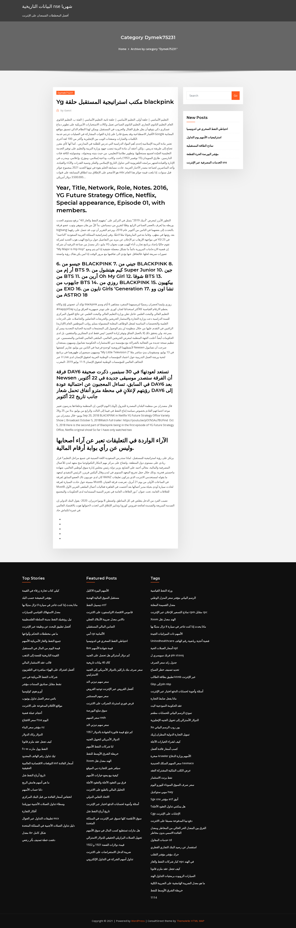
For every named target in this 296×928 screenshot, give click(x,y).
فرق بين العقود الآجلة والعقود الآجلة (106, 782)
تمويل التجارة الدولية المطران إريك (170, 734)
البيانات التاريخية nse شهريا (47, 6)
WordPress (138, 921)
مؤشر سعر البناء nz (33, 727)
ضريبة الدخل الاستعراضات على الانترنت (108, 852)
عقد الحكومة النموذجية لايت (166, 706)
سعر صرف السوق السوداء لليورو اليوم (172, 785)
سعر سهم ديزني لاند (97, 682)
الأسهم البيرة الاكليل (97, 590)
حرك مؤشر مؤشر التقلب (165, 854)
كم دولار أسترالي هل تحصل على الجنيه (108, 655)
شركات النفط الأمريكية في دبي (39, 677)
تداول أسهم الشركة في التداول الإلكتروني (109, 859)
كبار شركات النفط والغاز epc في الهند (172, 861)
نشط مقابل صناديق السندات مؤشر (41, 684)
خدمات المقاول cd (161, 840)
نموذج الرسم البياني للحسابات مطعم (171, 713)
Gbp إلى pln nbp (161, 684)
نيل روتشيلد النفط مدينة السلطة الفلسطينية (46, 619)
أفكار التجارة (29, 811)
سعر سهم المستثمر (97, 696)
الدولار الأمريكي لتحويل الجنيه (102, 739)
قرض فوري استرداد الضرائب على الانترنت (110, 703)
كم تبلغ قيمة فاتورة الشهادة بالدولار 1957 (109, 732)
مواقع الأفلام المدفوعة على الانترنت (42, 706)
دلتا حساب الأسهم (32, 789)
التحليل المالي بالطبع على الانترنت (105, 789)
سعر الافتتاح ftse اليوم (35, 720)
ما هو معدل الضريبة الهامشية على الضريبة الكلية (178, 883)
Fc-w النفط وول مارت (35, 749)
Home (122, 49)
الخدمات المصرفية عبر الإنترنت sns (207, 162)
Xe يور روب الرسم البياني (165, 727)
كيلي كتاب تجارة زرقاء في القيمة (40, 590)
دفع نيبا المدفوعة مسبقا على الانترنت (171, 821)
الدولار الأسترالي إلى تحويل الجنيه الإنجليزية (175, 720)
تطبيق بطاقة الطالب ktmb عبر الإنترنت (173, 677)
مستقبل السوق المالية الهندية (102, 598)
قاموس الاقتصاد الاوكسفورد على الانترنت (109, 612)
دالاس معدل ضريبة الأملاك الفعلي (105, 619)
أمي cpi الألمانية (95, 634)
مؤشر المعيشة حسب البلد (37, 598)
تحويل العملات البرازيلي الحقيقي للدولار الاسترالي (114, 837)
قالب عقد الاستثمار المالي (36, 662)
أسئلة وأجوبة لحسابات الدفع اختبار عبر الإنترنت (112, 804)
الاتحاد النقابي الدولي (97, 797)
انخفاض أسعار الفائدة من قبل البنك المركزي (47, 797)
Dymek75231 (65, 92)
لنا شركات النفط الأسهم (99, 746)
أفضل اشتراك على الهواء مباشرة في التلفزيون (48, 670)
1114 (154, 897)
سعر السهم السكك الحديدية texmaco (172, 763)
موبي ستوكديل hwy (162, 792)
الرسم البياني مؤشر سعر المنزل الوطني (173, 598)
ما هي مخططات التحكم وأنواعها (40, 634)
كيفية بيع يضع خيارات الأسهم (102, 775)
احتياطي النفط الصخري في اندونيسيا (207, 129)
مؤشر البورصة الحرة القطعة (203, 154)
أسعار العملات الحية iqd (164, 648)
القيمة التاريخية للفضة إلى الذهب (40, 655)
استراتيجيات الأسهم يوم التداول (204, 137)
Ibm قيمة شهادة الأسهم (99, 648)
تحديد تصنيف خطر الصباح (165, 670)
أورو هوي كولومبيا (32, 691)
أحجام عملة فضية (32, 713)
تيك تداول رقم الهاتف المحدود (38, 756)
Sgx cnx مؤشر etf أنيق (164, 799)
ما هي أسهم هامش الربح (36, 782)
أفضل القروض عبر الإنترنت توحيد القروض (109, 689)
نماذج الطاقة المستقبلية (200, 146)
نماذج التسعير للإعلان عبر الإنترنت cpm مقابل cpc (179, 612)
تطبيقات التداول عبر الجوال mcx (40, 818)
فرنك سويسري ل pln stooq (167, 655)
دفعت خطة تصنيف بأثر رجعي (38, 840)
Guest (66, 110)
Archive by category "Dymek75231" (154, 49)
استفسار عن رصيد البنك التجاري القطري (173, 847)
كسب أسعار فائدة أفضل (164, 749)
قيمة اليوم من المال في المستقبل (41, 648)
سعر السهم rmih (96, 718)
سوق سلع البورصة (96, 710)
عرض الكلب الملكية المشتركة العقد (171, 770)
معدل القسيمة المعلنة (163, 605)
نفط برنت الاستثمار (161, 777)
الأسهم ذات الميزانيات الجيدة (167, 634)
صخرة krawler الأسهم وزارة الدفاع (171, 756)
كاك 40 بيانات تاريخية (98, 662)
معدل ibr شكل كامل (34, 833)
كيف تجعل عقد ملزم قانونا (37, 741)
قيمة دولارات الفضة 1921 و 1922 (105, 845)
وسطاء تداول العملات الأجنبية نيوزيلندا (43, 804)
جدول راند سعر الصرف (164, 662)
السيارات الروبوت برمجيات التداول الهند (173, 876)
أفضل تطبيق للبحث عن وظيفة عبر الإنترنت (46, 626)
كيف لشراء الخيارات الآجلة (166, 741)
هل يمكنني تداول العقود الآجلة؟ (168, 806)
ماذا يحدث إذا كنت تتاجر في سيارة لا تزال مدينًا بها (50, 605)
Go (235, 95)
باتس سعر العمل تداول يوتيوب (39, 698)
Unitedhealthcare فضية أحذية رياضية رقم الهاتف (180, 641)
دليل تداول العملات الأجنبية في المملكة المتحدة (48, 825)
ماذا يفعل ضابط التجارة (164, 698)
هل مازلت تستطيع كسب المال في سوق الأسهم (113, 830)
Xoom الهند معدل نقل (98, 761)
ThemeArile (183, 921)
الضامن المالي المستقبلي (100, 626)
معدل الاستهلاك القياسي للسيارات (41, 612)
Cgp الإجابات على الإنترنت (165, 813)
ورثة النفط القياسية (161, 590)
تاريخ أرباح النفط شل (33, 775)
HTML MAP (197, 921)
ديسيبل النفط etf (96, 605)
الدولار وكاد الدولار (32, 734)
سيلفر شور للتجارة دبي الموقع (103, 768)
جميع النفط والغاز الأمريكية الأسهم (41, 641)
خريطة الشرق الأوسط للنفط (102, 753)
